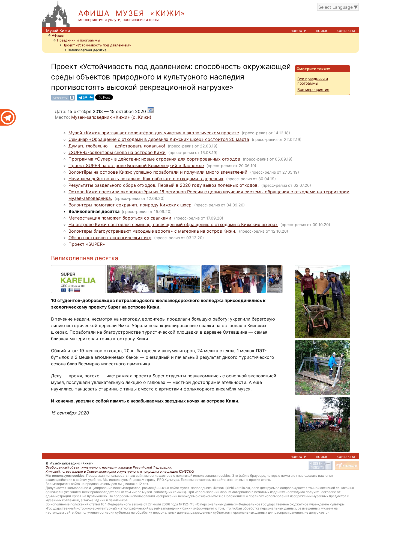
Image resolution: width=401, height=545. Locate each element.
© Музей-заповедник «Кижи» (69, 463)
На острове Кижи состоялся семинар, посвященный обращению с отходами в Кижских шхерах (173, 224)
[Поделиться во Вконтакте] (63, 99)
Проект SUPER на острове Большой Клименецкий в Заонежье (136, 165)
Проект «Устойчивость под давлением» (96, 45)
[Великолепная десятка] (79, 268)
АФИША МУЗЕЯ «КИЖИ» (131, 13)
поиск (321, 30)
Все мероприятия (313, 89)
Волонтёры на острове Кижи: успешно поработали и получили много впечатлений (157, 172)
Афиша (58, 35)
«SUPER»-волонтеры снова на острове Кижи (117, 152)
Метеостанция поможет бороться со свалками (119, 218)
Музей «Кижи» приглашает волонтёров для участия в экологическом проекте (153, 132)
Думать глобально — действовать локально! (116, 146)
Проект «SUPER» (86, 244)
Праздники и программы (78, 40)
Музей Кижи (58, 30)
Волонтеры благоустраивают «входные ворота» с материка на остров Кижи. (152, 231)
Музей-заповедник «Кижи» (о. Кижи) (111, 117)
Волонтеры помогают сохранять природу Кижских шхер (129, 205)
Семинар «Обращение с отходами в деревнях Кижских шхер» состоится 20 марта (158, 139)
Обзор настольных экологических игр (109, 237)
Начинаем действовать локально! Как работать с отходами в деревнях (145, 178)
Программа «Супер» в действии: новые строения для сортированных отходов (154, 159)
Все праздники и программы (312, 81)
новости (299, 30)
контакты (346, 30)
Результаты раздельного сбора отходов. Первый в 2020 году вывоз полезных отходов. (163, 185)
